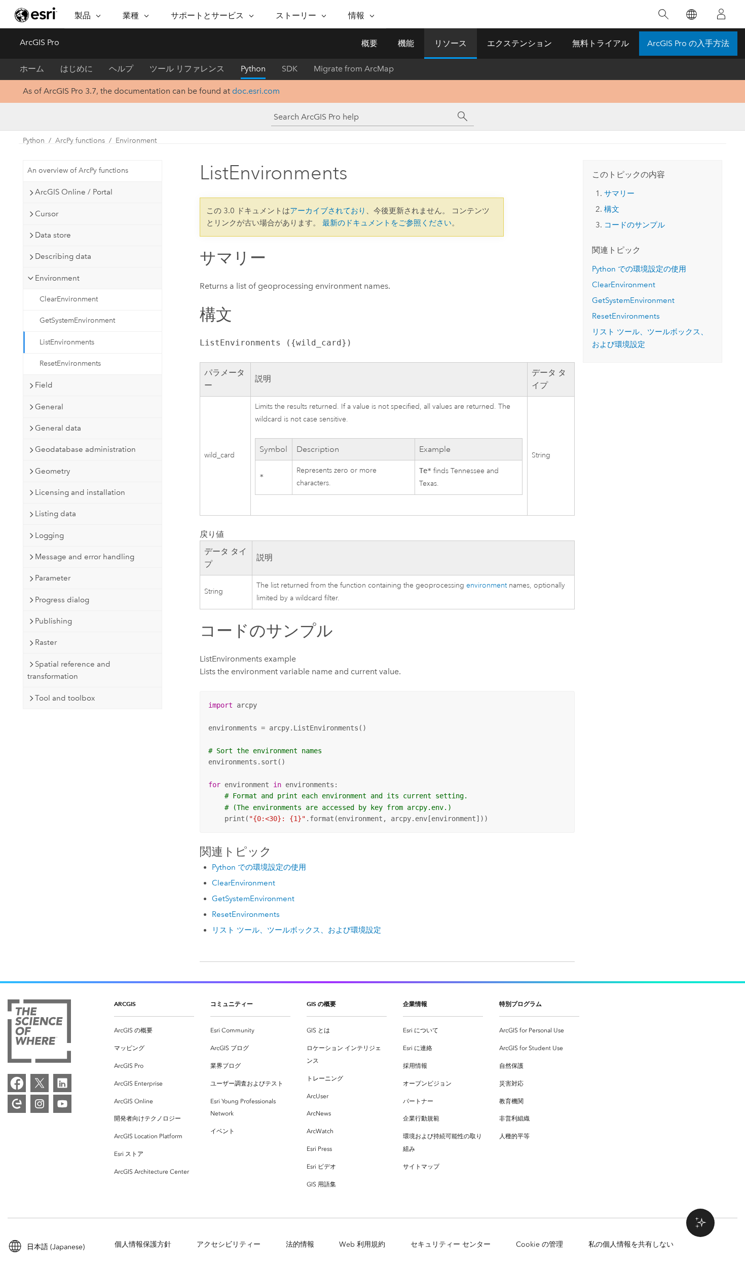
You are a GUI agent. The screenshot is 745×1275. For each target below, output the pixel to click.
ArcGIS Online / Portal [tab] (74, 192)
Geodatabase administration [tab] (85, 449)
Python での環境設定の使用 (259, 867)
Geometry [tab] (52, 471)
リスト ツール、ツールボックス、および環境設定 (296, 930)
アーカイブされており (328, 210)
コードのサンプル (634, 224)
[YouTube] (62, 1104)
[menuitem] (154, 1030)
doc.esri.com (256, 91)
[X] (39, 1083)
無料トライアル (600, 43)
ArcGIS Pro (39, 42)
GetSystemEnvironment (77, 320)
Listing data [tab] (55, 513)
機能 (406, 43)
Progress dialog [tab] (62, 599)
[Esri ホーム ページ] (36, 15)
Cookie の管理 (539, 1244)
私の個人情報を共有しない (631, 1244)
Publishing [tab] (53, 621)
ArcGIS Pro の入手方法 (688, 43)
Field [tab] (44, 385)
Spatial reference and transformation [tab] (68, 670)
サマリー (619, 193)
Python (253, 68)
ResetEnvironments (70, 363)
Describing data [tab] (63, 256)
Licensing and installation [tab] (80, 492)
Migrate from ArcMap (354, 68)
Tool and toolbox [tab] (65, 698)
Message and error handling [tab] (84, 556)
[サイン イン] (721, 14)
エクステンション (519, 43)
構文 (611, 209)
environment (486, 585)
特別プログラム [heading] (520, 1004)
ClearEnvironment (69, 299)
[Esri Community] (17, 1104)
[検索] (663, 14)
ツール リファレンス (187, 68)
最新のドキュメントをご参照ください (387, 222)
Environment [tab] (57, 278)
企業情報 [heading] (415, 1004)
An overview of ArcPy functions (77, 170)
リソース (450, 43)
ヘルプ (121, 68)
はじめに (76, 68)
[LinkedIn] (62, 1083)
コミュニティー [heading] (231, 1004)
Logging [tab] (49, 535)
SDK (289, 68)
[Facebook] (17, 1083)
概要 (369, 43)
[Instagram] (39, 1104)
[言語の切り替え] (691, 14)
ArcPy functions (80, 140)
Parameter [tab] (52, 578)
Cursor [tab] (46, 213)
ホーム (32, 68)
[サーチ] (463, 116)
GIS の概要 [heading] (321, 1004)
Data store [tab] (53, 235)
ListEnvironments (67, 342)
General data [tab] (58, 428)
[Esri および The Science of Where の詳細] (39, 1033)
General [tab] (49, 406)
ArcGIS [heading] (125, 1004)
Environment (136, 140)
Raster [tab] (46, 642)
